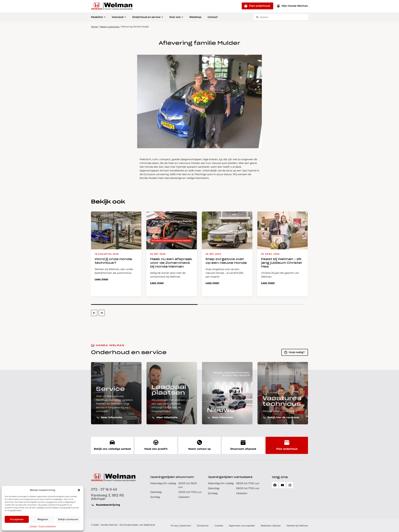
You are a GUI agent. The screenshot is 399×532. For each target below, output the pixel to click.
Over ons (174, 17)
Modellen (97, 17)
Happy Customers (109, 26)
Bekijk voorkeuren (68, 519)
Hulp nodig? (297, 352)
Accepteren (17, 519)
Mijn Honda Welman (295, 5)
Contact (213, 17)
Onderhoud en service (146, 17)
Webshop (195, 17)
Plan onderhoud (259, 5)
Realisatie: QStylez (271, 525)
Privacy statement (47, 526)
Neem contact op (199, 448)
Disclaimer (203, 525)
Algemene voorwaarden (242, 525)
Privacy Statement (181, 525)
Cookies (33, 526)
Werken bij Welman (297, 525)
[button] (78, 490)
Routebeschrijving (108, 504)
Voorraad (117, 17)
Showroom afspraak (243, 448)
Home (94, 26)
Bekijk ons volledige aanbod (112, 448)
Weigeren (42, 519)
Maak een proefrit (156, 448)
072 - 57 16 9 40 (104, 489)
